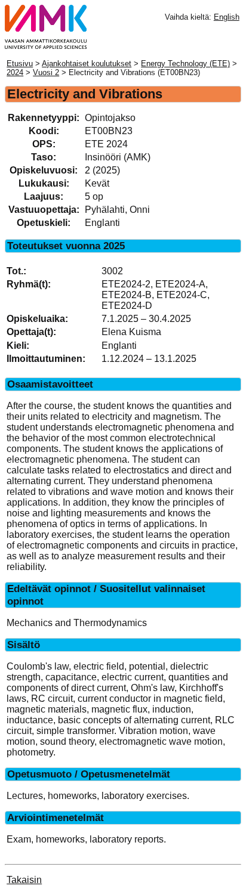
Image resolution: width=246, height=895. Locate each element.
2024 (15, 72)
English (226, 17)
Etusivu (20, 63)
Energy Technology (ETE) (185, 63)
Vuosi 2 (46, 72)
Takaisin (24, 880)
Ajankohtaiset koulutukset (86, 63)
